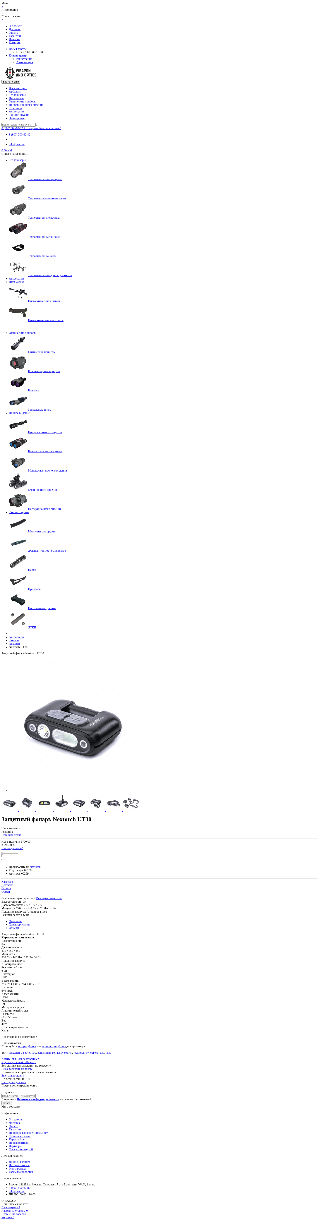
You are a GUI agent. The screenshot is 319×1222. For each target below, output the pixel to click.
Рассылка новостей (21, 1171)
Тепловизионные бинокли (44, 236)
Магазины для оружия (42, 531)
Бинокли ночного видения (45, 451)
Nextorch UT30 (18, 1052)
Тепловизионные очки (42, 256)
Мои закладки (18, 1168)
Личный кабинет (19, 1161)
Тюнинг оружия (19, 114)
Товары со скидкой (21, 1149)
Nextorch (79, 1052)
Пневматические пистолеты (46, 320)
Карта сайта (16, 1139)
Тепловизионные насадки (44, 217)
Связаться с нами (19, 1136)
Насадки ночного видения (44, 508)
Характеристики (19, 924)
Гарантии (15, 35)
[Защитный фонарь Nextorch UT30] (75, 789)
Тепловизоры (17, 94)
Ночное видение (19, 412)
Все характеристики (49, 898)
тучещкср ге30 (95, 1052)
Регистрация (24, 58)
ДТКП (32, 627)
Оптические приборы (22, 101)
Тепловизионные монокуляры (47, 198)
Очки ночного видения (42, 489)
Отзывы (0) (16, 927)
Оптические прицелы (41, 352)
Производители (19, 1142)
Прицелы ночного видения (45, 432)
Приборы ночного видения (26, 104)
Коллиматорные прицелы (44, 371)
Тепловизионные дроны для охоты (50, 275)
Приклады (34, 589)
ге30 (108, 1052)
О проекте (15, 26)
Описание (15, 921)
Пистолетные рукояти (42, 608)
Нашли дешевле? (12, 848)
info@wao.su (17, 144)
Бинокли (33, 390)
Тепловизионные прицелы (45, 179)
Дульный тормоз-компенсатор (47, 550)
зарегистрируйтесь (54, 1046)
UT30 (32, 1052)
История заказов (19, 1165)
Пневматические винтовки (45, 301)
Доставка (14, 29)
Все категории (18, 88)
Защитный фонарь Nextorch (54, 1052)
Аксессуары (16, 111)
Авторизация (24, 62)
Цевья (32, 569)
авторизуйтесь (27, 1046)
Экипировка (17, 118)
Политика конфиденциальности (29, 1132)
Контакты (15, 42)
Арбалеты (15, 91)
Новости (14, 39)
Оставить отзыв (11, 835)
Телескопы (15, 108)
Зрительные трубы (40, 409)
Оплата (13, 32)
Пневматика (16, 98)
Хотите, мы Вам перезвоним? (42, 128)
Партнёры (15, 1146)
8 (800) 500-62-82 (19, 134)
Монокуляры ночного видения (47, 470)
